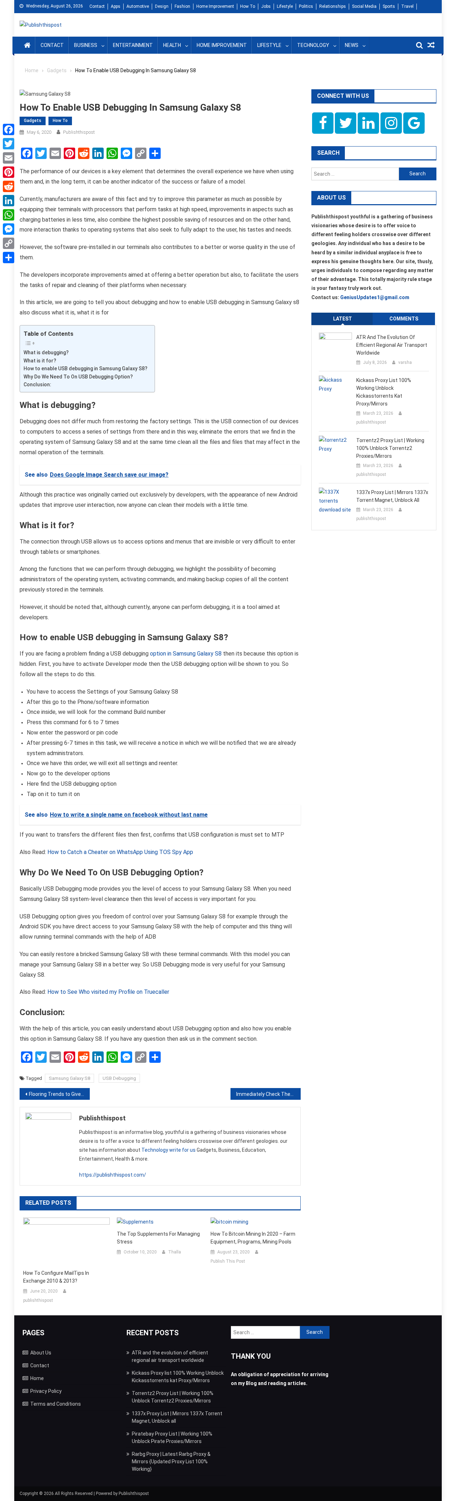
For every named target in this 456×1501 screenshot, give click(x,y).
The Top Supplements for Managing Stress (158, 1238)
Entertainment (133, 45)
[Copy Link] (8, 243)
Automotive (137, 6)
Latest (342, 319)
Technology (313, 45)
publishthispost (79, 132)
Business (85, 45)
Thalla (174, 1252)
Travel (407, 6)
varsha (405, 362)
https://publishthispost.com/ (112, 1175)
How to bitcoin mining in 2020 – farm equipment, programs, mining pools (253, 1238)
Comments (403, 319)
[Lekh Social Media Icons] (322, 123)
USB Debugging (119, 1078)
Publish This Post (228, 1261)
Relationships (332, 6)
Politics (306, 6)
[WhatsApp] (8, 215)
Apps (115, 6)
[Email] (8, 158)
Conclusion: (37, 384)
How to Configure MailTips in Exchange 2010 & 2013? (56, 1277)
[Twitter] (8, 144)
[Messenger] (8, 229)
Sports (389, 6)
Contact (97, 6)
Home (37, 1378)
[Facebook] (8, 129)
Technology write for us (168, 1150)
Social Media (364, 6)
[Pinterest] (8, 172)
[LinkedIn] (8, 200)
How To (247, 6)
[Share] (8, 257)
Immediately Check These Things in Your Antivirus (268, 1094)
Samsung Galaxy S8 (69, 1078)
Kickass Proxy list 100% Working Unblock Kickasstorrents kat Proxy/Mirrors (383, 392)
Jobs (266, 6)
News (351, 45)
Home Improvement (215, 6)
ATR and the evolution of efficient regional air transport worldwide (391, 345)
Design (162, 6)
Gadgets (32, 120)
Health (172, 45)
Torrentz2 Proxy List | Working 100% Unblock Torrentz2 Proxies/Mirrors (390, 448)
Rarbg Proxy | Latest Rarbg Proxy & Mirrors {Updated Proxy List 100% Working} (171, 1461)
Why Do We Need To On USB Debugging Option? (78, 377)
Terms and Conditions (55, 1404)
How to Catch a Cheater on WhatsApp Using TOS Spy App (120, 852)
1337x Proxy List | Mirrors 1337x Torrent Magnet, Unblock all (392, 496)
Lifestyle (285, 6)
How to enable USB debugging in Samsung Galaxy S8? (85, 368)
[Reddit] (8, 186)
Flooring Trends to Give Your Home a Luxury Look (59, 1094)
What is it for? (40, 361)
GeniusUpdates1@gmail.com (374, 297)
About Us (40, 1353)
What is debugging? (46, 352)
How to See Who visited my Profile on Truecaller (108, 991)
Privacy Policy (46, 1391)
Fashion (182, 6)
